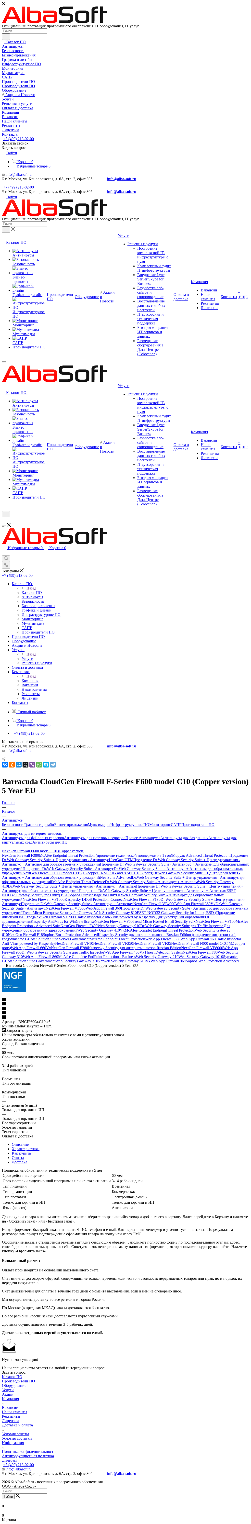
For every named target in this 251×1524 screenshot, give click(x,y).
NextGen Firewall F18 (25, 935)
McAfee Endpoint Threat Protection (117, 939)
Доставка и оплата (17, 1425)
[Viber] (32, 765)
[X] (25, 765)
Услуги (27, 658)
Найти (8, 1496)
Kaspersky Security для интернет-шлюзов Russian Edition (134, 948)
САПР (176, 825)
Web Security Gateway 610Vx (127, 961)
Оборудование (14, 1385)
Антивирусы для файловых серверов (33, 838)
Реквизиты (11, 1416)
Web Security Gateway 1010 (200, 957)
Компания (30, 681)
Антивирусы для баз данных (184, 838)
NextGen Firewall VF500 (66, 908)
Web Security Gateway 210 (157, 957)
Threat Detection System (163, 952)
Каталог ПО (32, 592)
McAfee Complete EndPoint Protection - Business (97, 957)
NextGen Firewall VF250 (113, 943)
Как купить (21, 1153)
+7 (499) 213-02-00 (18, 139)
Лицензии (10, 1421)
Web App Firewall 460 (198, 939)
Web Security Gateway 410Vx (101, 930)
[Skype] (46, 765)
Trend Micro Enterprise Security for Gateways (58, 913)
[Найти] (6, 36)
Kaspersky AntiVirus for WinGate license (63, 921)
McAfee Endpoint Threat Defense (78, 882)
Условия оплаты (15, 1434)
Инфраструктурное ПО (129, 825)
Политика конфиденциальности (29, 1451)
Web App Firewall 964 (168, 961)
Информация (13, 1443)
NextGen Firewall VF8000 (202, 948)
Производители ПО (197, 825)
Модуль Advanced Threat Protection (200, 855)
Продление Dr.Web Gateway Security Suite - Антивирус (68, 869)
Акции (7, 1394)
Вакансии (10, 1407)
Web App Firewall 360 (103, 908)
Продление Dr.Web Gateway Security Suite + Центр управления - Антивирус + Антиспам (152, 891)
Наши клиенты (14, 1412)
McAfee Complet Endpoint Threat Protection (160, 930)
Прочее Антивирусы (143, 838)
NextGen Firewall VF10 (74, 943)
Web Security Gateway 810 (115, 913)
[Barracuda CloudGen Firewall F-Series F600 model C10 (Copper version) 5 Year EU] (14, 991)
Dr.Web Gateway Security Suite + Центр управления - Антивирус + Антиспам (72, 886)
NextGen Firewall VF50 (114, 921)
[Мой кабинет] (4, 520)
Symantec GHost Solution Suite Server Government (49, 939)
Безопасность (13, 825)
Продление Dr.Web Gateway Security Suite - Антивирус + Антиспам (77, 904)
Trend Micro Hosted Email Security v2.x (164, 921)
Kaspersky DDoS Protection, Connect (94, 899)
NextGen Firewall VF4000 (154, 904)
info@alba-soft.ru (121, 179)
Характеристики (25, 1149)
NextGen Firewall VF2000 (55, 917)
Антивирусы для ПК (49, 842)
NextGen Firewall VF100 (216, 921)
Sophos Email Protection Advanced (70, 935)
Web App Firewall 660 (162, 939)
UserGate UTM (121, 860)
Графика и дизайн (39, 825)
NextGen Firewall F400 (79, 926)
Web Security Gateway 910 (119, 926)
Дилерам (9, 1460)
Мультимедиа (99, 825)
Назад (31, 588)
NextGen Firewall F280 (69, 948)
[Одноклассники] (12, 765)
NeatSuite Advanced (116, 877)
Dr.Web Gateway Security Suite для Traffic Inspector (63, 952)
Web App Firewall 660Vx (31, 948)
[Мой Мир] (19, 765)
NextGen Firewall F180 (142, 899)
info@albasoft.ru (19, 174)
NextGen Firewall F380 (20, 855)
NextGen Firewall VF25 (152, 943)
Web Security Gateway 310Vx (79, 961)
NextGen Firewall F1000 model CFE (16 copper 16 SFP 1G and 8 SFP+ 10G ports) (88, 873)
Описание (20, 1144)
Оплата (18, 1158)
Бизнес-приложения (71, 825)
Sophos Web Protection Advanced (212, 961)
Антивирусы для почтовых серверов (95, 838)
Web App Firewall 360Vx (195, 904)
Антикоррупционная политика (28, 1456)
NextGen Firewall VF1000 (43, 899)
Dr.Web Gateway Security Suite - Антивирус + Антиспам (151, 882)
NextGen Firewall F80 (200, 952)
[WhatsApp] (39, 765)
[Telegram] (53, 765)
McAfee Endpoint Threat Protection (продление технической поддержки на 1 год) (105, 855)
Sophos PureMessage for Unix (92, 895)
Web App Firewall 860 (40, 957)
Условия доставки (17, 1438)
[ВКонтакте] (5, 765)
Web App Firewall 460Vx (124, 952)
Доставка (19, 1162)
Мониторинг (160, 825)
